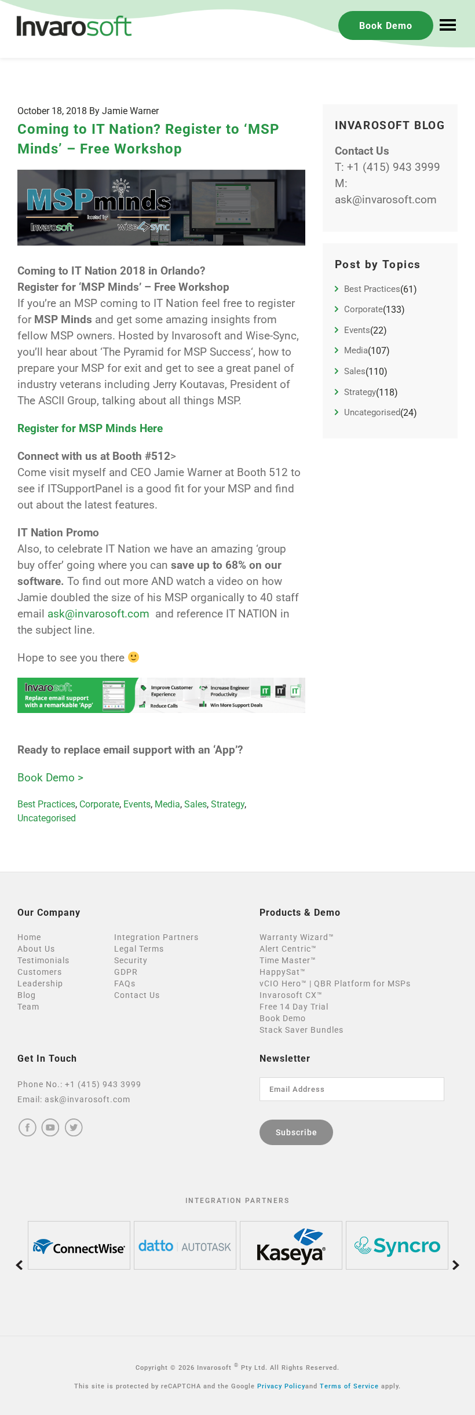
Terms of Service (349, 1386)
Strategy (227, 804)
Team (28, 1006)
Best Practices (46, 804)
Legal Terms (139, 948)
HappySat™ (283, 972)
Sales (195, 804)
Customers (39, 972)
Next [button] (455, 1265)
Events (137, 804)
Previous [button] (19, 1265)
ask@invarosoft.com (98, 614)
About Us (36, 948)
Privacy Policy (281, 1386)
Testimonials (43, 960)
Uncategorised (46, 818)
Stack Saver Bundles (302, 1029)
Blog (26, 995)
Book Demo (385, 25)
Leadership (40, 983)
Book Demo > (50, 778)
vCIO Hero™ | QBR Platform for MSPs (335, 983)
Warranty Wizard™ (297, 937)
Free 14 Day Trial (294, 1006)
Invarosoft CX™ (291, 995)
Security (131, 960)
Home (29, 937)
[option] (79, 1245)
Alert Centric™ (288, 948)
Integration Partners (156, 937)
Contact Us (137, 995)
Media (167, 804)
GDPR (126, 972)
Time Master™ (288, 960)
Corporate (99, 804)
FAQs (125, 983)
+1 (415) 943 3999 (393, 167)
